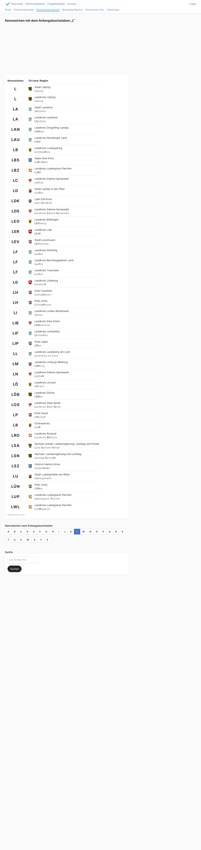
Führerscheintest (35, 3)
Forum (8, 9)
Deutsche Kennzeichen (48, 9)
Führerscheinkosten (24, 9)
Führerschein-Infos (94, 9)
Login (192, 3)
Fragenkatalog (56, 3)
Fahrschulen (113, 9)
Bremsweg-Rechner (72, 9)
